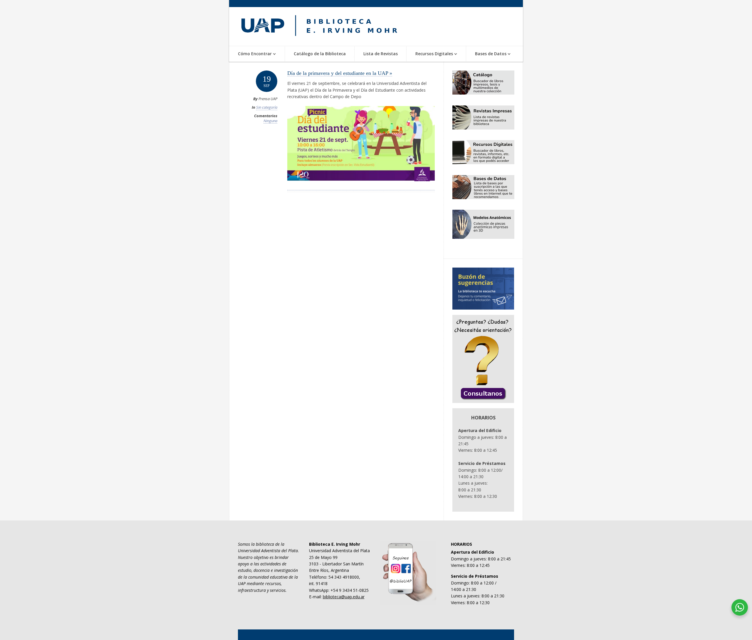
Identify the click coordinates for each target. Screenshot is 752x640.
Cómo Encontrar (250, 54)
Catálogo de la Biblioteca (320, 53)
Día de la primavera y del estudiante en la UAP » (339, 73)
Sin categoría (266, 107)
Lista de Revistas (380, 53)
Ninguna (270, 120)
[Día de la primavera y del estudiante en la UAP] (361, 187)
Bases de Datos (486, 54)
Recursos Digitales (430, 54)
